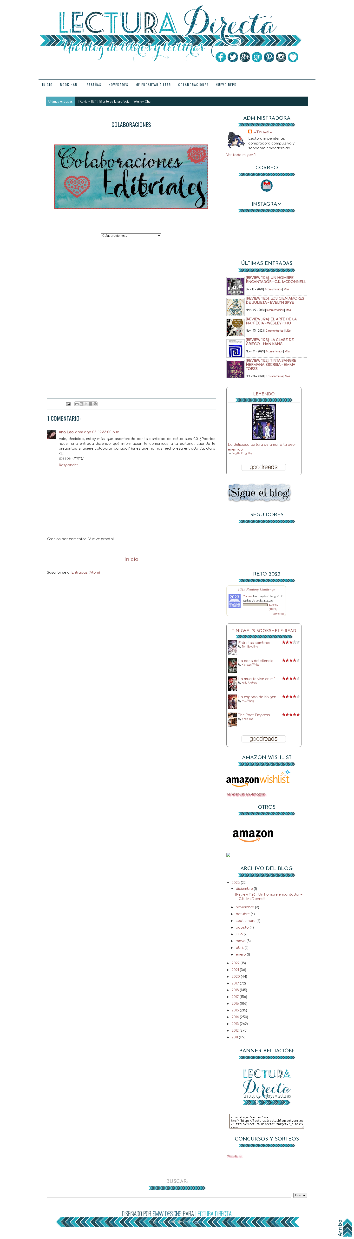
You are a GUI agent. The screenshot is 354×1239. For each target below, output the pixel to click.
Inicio (131, 559)
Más (286, 289)
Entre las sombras (254, 643)
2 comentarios (274, 330)
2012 (236, 1030)
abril (240, 948)
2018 (236, 990)
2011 (235, 1037)
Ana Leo (66, 432)
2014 (236, 1017)
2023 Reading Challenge (256, 588)
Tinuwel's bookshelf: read (264, 631)
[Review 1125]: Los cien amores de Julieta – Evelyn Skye (275, 300)
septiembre (246, 921)
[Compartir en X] (86, 403)
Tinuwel (247, 596)
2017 (236, 997)
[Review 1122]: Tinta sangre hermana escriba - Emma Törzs (271, 365)
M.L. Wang (248, 701)
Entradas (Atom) (85, 572)
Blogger (196, 1222)
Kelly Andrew (249, 683)
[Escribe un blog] (81, 403)
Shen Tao (247, 719)
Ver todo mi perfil (241, 155)
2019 (236, 983)
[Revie (83, 101)
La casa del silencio (256, 661)
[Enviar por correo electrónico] (76, 403)
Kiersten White (250, 664)
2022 (236, 963)
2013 (236, 1024)
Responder (68, 465)
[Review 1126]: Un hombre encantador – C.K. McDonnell (276, 280)
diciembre (245, 889)
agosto (243, 927)
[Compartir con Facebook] (90, 403)
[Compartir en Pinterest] (95, 403)
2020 (236, 976)
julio (240, 934)
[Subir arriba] (345, 1227)
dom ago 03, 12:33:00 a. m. (97, 432)
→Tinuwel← (263, 132)
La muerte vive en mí (256, 679)
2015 (236, 1010)
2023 (236, 883)
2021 (236, 970)
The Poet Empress (254, 715)
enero (241, 954)
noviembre (245, 907)
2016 (236, 1003)
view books (278, 613)
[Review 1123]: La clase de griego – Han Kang (270, 342)
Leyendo (264, 394)
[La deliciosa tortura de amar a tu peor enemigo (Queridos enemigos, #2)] (264, 438)
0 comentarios (273, 289)
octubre (243, 914)
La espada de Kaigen (257, 697)
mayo (241, 941)
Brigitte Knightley (241, 453)
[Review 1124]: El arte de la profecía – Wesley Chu (271, 321)
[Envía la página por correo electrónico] (68, 404)
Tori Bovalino (250, 646)
